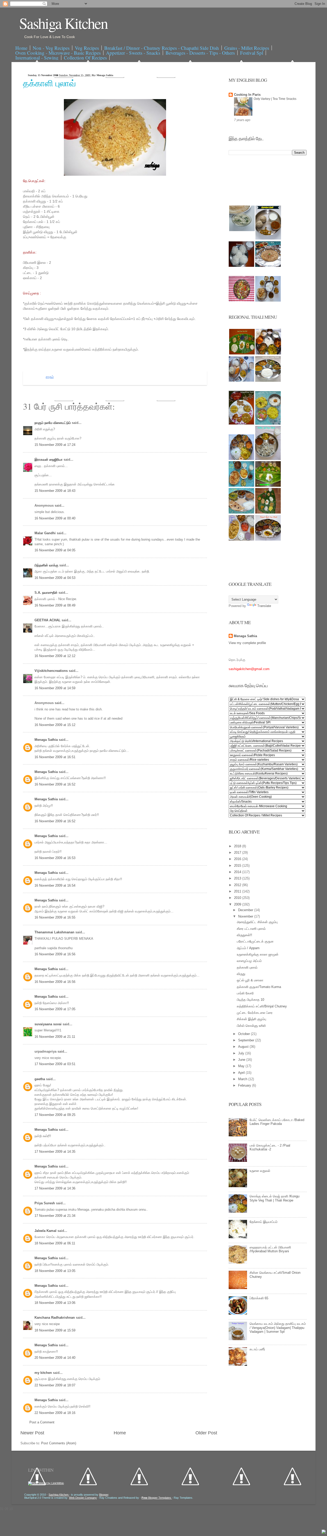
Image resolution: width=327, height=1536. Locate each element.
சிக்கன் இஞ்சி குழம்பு (251, 1019)
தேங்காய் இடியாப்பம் (263, 1222)
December (246, 910)
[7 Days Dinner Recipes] (268, 266)
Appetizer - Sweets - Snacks (133, 52)
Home (21, 47)
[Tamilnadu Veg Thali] (268, 353)
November (246, 916)
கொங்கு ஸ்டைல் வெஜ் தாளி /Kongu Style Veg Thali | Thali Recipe (274, 1198)
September (246, 1040)
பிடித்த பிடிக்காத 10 (250, 1000)
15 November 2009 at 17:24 (54, 445)
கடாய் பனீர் (257, 1349)
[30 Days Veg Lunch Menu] (268, 300)
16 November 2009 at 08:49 (54, 605)
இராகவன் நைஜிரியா (49, 459)
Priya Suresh (45, 1203)
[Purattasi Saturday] (268, 512)
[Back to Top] (324, 1532)
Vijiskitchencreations (51, 671)
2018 (238, 846)
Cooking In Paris (247, 95)
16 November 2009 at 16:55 (54, 917)
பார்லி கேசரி (245, 993)
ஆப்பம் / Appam (248, 948)
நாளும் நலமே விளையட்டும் (53, 423)
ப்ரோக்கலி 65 (259, 1298)
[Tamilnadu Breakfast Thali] (241, 381)
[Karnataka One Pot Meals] (268, 423)
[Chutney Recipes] (242, 230)
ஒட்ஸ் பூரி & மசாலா (250, 980)
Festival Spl (251, 52)
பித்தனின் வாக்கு (46, 565)
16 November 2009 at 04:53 (54, 578)
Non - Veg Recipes (51, 47)
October (244, 1034)
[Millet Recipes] (268, 238)
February (245, 1085)
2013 (238, 878)
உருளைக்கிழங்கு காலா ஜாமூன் (257, 954)
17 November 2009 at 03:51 (54, 1064)
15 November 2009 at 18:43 (54, 491)
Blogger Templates (157, 1497)
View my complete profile (247, 643)
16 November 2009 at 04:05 (54, 550)
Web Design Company (83, 1497)
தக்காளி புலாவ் (49, 83)
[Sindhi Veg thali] (241, 512)
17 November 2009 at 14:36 (54, 1188)
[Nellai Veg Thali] (268, 459)
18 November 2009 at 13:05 (54, 1271)
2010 (238, 898)
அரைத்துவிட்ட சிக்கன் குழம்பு (257, 922)
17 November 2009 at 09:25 (54, 1115)
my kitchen (43, 1373)
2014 (238, 872)
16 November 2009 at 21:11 (54, 1037)
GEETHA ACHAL (48, 620)
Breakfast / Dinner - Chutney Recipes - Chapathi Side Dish (161, 47)
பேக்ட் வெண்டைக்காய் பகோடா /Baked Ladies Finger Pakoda (277, 1122)
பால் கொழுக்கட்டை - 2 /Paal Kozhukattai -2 (270, 1147)
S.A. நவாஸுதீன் (46, 592)
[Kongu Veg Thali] (241, 459)
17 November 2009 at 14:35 (54, 1151)
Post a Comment (41, 1422)
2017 (238, 852)
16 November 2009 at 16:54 (54, 885)
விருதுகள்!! (244, 935)
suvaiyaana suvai (48, 1024)
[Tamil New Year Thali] (242, 353)
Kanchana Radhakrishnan (55, 1317)
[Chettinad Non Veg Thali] (241, 539)
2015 (238, 865)
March (243, 1079)
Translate (264, 606)
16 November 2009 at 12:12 (54, 656)
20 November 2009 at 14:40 (54, 1358)
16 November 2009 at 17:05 (54, 1009)
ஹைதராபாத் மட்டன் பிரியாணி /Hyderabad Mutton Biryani (270, 1249)
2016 (238, 859)
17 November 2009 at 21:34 (54, 1216)
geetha (40, 1079)
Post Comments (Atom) (58, 1443)
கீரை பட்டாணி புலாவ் (251, 929)
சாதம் (50, 377)
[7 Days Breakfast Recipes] (241, 266)
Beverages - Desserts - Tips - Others (200, 52)
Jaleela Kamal (45, 1231)
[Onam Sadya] (268, 485)
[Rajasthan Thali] (241, 423)
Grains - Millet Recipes (246, 47)
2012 (238, 885)
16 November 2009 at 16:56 (54, 954)
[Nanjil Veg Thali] (268, 539)
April (242, 1073)
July (241, 1053)
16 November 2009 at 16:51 (54, 757)
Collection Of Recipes (85, 57)
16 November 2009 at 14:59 (54, 688)
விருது (241, 974)
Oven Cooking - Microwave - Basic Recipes (58, 52)
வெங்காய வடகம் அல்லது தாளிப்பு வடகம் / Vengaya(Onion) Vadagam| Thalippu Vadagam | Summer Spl (278, 1327)
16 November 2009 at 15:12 (54, 725)
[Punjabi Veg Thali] (241, 485)
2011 (238, 891)
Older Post (206, 1432)
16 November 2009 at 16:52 (54, 784)
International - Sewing (37, 57)
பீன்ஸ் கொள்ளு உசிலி (251, 1026)
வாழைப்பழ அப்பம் (249, 961)
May (242, 1066)
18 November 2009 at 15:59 (54, 1330)
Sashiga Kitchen (63, 23)
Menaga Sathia (46, 740)
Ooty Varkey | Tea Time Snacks (275, 99)
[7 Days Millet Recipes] (241, 300)
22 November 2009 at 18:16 (54, 1413)
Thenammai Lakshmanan (54, 932)
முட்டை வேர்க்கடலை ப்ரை (255, 1013)
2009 (238, 904)
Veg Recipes (87, 47)
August (244, 1047)
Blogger (103, 1494)
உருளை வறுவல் (260, 1171)
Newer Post (32, 1432)
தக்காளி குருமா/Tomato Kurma (259, 987)
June (242, 1060)
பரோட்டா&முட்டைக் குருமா (255, 941)
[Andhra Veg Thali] (268, 381)
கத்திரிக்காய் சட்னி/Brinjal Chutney (262, 1006)
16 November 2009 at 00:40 (54, 518)
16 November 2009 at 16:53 (54, 858)
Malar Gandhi (45, 533)
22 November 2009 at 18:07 (54, 1385)
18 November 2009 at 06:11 (54, 1243)
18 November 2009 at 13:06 (54, 1303)
